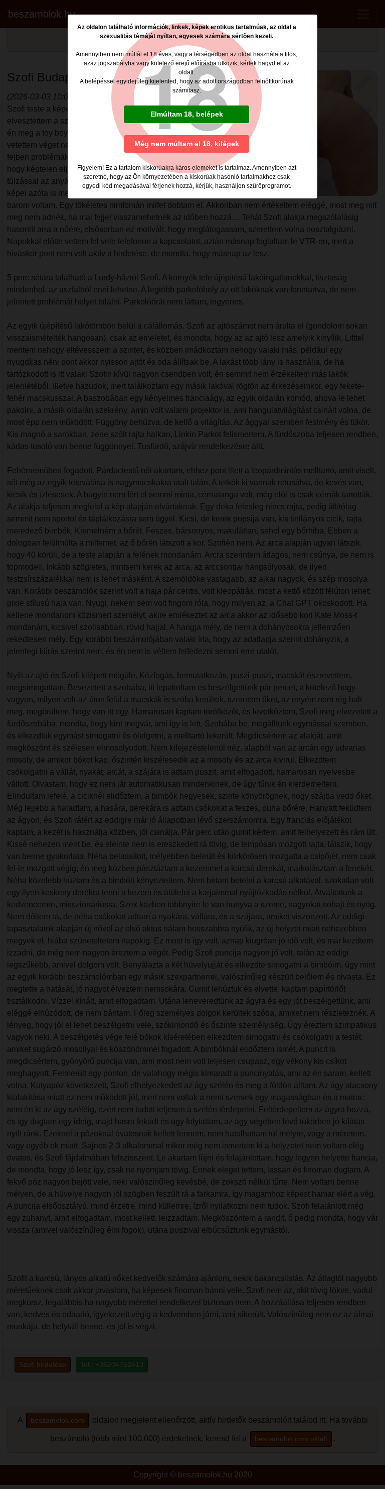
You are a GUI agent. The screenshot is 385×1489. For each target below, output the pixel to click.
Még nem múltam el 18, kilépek (186, 144)
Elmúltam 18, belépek (186, 114)
